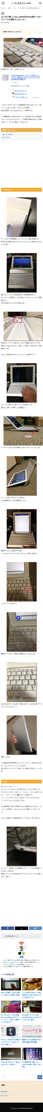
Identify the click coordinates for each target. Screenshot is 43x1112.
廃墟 (8, 960)
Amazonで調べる (20, 91)
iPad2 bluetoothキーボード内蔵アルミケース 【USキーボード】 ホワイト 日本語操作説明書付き (25, 77)
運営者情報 (4, 1091)
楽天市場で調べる (20, 94)
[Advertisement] (21, 164)
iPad (3, 13)
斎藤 (21, 957)
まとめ (6, 137)
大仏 (4, 960)
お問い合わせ (5, 1095)
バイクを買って (11, 964)
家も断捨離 (20, 964)
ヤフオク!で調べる (20, 97)
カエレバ (36, 97)
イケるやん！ (8, 134)
